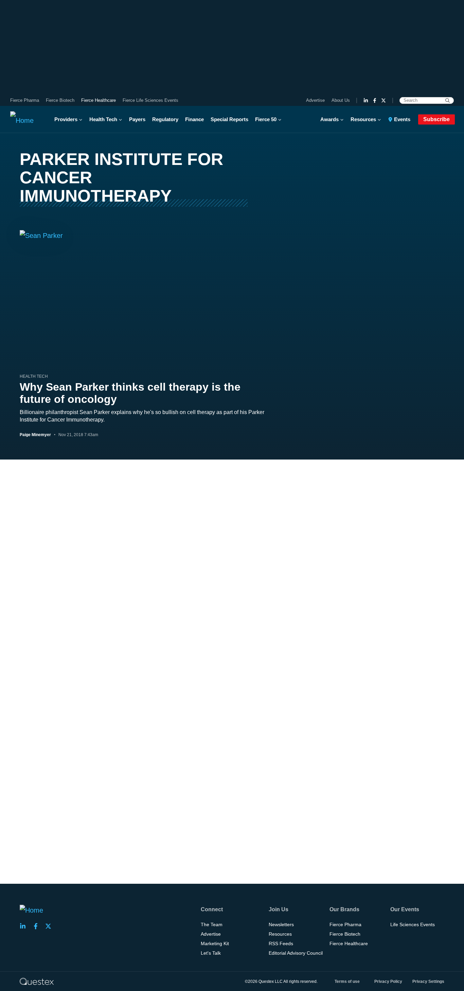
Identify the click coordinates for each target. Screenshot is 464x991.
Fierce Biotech (60, 100)
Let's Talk (211, 953)
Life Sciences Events (412, 924)
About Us (341, 100)
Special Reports (229, 119)
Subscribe (436, 119)
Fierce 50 (265, 119)
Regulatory (165, 119)
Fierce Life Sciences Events (150, 100)
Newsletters (281, 924)
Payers (137, 119)
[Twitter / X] (383, 100)
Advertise (315, 100)
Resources (363, 119)
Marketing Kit (215, 943)
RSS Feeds (281, 943)
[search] (447, 100)
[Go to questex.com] (37, 981)
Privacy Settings (428, 981)
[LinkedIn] (365, 100)
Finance (194, 119)
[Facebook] (374, 100)
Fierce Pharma (24, 100)
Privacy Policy (388, 981)
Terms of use (347, 981)
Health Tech (103, 119)
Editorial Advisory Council (296, 953)
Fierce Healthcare (98, 100)
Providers (65, 119)
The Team (211, 924)
